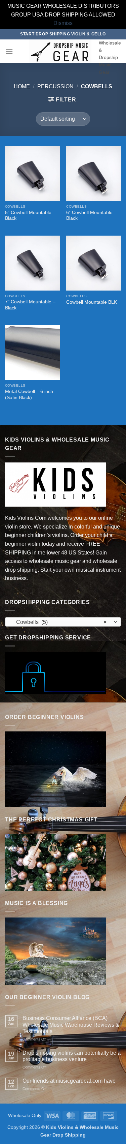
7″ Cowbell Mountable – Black (30, 304)
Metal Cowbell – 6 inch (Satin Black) (29, 394)
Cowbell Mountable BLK (91, 302)
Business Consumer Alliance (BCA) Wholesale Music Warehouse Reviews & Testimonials (71, 1024)
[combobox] (63, 622)
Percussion (55, 86)
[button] (9, 51)
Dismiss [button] (63, 23)
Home (22, 86)
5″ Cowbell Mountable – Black (30, 215)
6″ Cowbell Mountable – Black (91, 215)
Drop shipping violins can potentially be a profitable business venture (72, 1056)
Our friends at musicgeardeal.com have (69, 1081)
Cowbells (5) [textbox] (59, 622)
